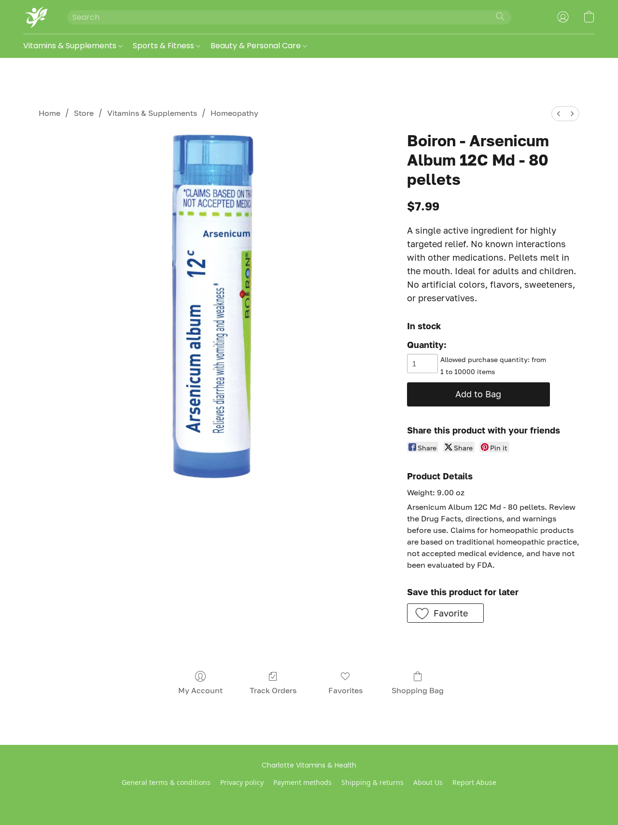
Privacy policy (242, 782)
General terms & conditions (166, 782)
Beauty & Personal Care (257, 45)
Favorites (345, 690)
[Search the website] (500, 16)
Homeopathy (234, 113)
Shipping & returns (372, 782)
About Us (428, 782)
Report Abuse (474, 782)
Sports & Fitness (164, 45)
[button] (35, 17)
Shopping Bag (418, 690)
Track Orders (273, 690)
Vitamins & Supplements (70, 45)
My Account (200, 690)
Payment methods (302, 782)
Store (84, 113)
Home (49, 113)
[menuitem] (558, 114)
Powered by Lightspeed (309, 799)
